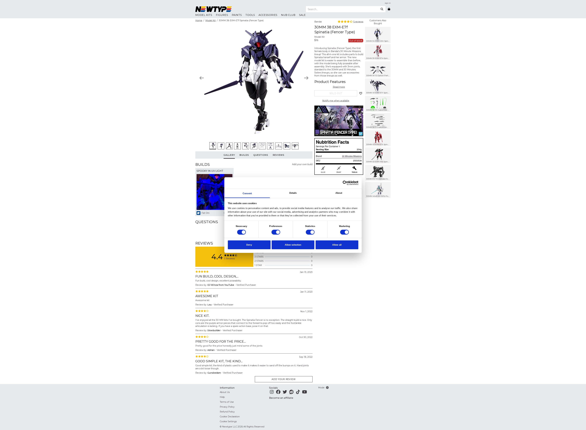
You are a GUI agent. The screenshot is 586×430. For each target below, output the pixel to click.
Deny (249, 244)
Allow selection (293, 244)
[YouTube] (304, 392)
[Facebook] (278, 392)
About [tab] (338, 192)
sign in (388, 3)
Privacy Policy (227, 406)
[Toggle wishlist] (360, 93)
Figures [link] (222, 15)
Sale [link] (302, 15)
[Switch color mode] (327, 387)
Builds (244, 155)
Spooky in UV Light (210, 170)
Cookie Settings (228, 421)
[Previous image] (201, 78)
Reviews (278, 155)
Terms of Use (227, 402)
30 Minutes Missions (352, 156)
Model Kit (210, 20)
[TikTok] (298, 392)
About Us (225, 392)
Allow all (337, 244)
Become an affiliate (281, 397)
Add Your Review (284, 379)
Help (222, 397)
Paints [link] (237, 15)
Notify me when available (335, 100)
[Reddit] (291, 392)
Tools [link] (250, 15)
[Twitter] (285, 392)
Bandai (318, 21)
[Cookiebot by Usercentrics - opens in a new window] (345, 183)
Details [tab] (293, 192)
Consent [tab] (247, 193)
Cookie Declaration (230, 416)
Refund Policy (227, 411)
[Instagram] (271, 392)
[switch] (275, 232)
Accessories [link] (268, 15)
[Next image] (306, 78)
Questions (260, 155)
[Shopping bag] (388, 9)
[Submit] (381, 9)
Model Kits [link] (203, 15)
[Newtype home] (213, 9)
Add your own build (302, 164)
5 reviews (358, 21)
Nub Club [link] (288, 15)
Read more (339, 87)
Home (198, 20)
